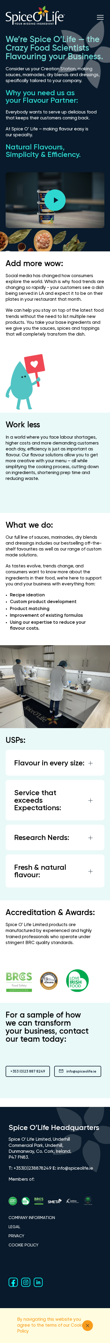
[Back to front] (35, 25)
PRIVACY (16, 1236)
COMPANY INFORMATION (32, 1218)
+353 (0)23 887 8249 (27, 1071)
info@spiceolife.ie (81, 1071)
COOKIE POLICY (23, 1245)
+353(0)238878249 (33, 1168)
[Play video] (55, 200)
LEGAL (14, 1227)
